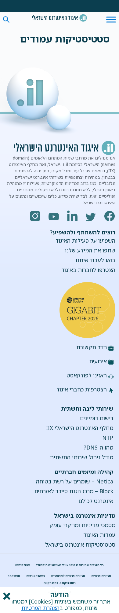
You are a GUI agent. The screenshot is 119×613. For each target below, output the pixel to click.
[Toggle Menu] (111, 19)
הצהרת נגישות (35, 576)
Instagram (35, 216)
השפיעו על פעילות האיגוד (85, 240)
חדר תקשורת (91, 347)
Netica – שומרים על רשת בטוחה (74, 481)
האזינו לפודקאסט (87, 375)
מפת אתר (14, 576)
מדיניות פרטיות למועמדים (68, 576)
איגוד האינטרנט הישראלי (59, 18)
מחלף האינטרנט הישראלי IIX (79, 427)
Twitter (91, 216)
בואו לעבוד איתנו (95, 260)
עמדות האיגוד (99, 534)
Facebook (109, 216)
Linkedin (72, 216)
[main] (59, 35)
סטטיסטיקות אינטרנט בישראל (80, 544)
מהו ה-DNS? (98, 447)
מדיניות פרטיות (101, 576)
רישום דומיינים (96, 418)
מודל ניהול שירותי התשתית (81, 457)
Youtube (54, 216)
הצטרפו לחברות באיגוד (88, 269)
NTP (107, 437)
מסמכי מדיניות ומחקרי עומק (82, 525)
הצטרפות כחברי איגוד (81, 389)
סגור (6, 596)
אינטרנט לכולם (95, 501)
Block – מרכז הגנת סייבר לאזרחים (73, 491)
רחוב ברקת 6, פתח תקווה (60, 583)
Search (6, 20)
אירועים (98, 361)
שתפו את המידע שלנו (90, 250)
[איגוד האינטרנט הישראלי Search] (59, 18)
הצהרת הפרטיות (40, 607)
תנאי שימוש (22, 565)
